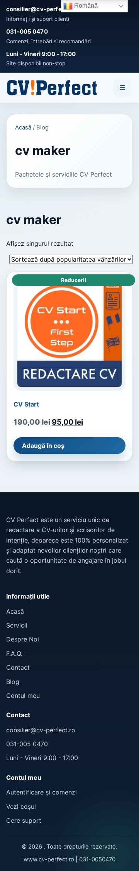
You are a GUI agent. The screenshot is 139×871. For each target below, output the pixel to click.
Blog (12, 682)
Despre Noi (22, 639)
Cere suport (23, 820)
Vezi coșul (21, 806)
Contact (18, 667)
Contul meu (23, 695)
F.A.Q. (14, 653)
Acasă (23, 127)
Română (85, 5)
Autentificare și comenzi (41, 792)
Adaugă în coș (43, 445)
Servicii (16, 625)
